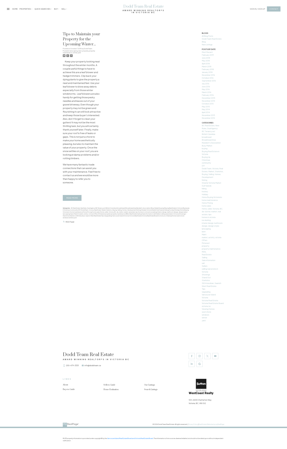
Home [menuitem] (15, 9)
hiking (167, 210)
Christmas (66, 210)
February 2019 (208, 55)
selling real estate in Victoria (170, 214)
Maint (76, 214)
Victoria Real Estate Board (150, 215)
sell (154, 214)
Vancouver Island (117, 215)
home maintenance (76, 212)
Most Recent (207, 52)
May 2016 (206, 89)
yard (79, 53)
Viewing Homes (171, 215)
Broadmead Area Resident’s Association (138, 208)
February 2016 (208, 95)
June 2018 (206, 58)
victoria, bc (162, 215)
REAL (127, 214)
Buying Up (186, 208)
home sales (96, 212)
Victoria (126, 215)
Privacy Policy (193, 424)
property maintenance (118, 214)
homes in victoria (144, 212)
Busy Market (155, 208)
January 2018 (207, 72)
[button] (257, 9)
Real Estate (133, 214)
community (74, 210)
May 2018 (206, 60)
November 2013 (208, 115)
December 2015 (208, 98)
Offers (96, 214)
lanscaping (74, 51)
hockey (171, 210)
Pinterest (101, 214)
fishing (139, 210)
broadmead (121, 208)
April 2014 (206, 112)
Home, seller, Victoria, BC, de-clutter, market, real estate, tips (119, 212)
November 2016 (208, 75)
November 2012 (208, 118)
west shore (180, 215)
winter (75, 53)
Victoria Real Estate (136, 215)
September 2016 (209, 81)
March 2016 (206, 92)
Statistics (73, 215)
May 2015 (206, 106)
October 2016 (207, 78)
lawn (80, 51)
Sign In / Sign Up (257, 9)
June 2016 (206, 86)
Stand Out (66, 215)
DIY (79, 210)
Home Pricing (87, 212)
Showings (182, 214)
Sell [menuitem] (63, 9)
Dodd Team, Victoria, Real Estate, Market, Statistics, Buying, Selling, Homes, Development (108, 210)
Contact (273, 9)
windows (66, 217)
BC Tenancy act (100, 208)
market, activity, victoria (85, 214)
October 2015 (208, 103)
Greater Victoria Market (149, 210)
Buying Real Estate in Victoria (174, 208)
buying (161, 208)
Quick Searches (42, 9)
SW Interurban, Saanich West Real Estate (88, 215)
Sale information (147, 214)
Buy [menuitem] (56, 9)
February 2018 (208, 69)
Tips (103, 215)
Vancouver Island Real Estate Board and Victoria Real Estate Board (130, 438)
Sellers (158, 214)
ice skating (153, 212)
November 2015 (208, 101)
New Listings (207, 44)
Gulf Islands (160, 210)
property (85, 51)
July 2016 (205, 83)
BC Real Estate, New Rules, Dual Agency (83, 208)
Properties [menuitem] (25, 9)
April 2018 (206, 63)
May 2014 (206, 109)
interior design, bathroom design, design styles (172, 212)
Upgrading (108, 215)
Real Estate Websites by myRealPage (211, 424)
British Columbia (111, 208)
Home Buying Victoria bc (212, 197)
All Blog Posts (207, 36)
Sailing (139, 214)
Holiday (177, 210)
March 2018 (206, 66)
